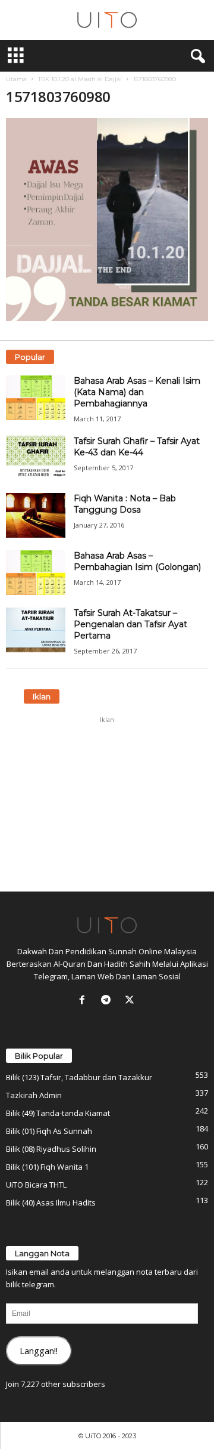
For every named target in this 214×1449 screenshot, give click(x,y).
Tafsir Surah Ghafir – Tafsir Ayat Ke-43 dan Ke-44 (137, 447)
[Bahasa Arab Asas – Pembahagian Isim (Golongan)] (35, 572)
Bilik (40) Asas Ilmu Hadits (51, 1202)
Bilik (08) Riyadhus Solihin (51, 1148)
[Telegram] (108, 1000)
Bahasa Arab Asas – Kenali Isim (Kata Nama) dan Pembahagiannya (137, 392)
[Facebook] (84, 1000)
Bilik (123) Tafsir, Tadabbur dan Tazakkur (79, 1077)
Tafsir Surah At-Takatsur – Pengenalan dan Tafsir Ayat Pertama (130, 624)
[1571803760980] (107, 219)
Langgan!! (39, 1350)
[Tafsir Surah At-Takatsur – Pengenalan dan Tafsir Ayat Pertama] (35, 630)
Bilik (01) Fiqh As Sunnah (49, 1131)
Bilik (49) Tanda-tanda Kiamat (58, 1113)
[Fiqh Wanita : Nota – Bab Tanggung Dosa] (35, 515)
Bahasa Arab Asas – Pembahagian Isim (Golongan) (137, 561)
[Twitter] (131, 1000)
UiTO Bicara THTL (36, 1184)
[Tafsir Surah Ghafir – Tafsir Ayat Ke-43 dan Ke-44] (35, 458)
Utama (16, 79)
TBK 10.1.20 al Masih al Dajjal (80, 79)
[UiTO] (107, 20)
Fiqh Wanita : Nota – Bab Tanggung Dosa (125, 504)
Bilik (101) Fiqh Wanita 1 (47, 1166)
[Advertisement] (107, 803)
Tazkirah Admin (34, 1095)
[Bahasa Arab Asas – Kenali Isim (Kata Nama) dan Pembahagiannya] (35, 397)
